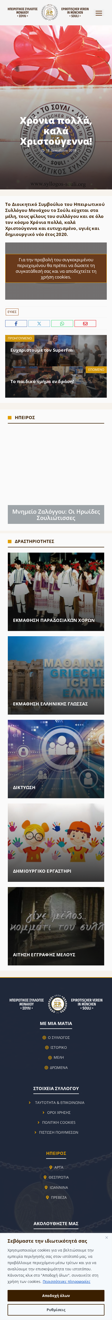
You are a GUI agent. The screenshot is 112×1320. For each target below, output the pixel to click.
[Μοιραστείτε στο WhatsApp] (62, 324)
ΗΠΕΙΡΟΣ (56, 1153)
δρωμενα (59, 1067)
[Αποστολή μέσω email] (85, 324)
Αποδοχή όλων (56, 1295)
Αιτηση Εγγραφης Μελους (44, 955)
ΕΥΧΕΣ (12, 312)
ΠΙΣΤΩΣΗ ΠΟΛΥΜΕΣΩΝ (58, 1132)
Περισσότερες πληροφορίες (66, 1281)
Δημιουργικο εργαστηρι (42, 871)
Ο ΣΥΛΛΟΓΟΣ (59, 1037)
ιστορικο (59, 1047)
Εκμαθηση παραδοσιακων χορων (54, 620)
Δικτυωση (24, 787)
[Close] (106, 1237)
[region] (56, 1276)
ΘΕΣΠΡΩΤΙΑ (59, 1177)
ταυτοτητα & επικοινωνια (59, 1102)
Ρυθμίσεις (56, 1309)
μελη (59, 1057)
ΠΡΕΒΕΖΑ (59, 1197)
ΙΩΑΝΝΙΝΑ (59, 1187)
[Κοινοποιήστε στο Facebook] (16, 324)
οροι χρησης (59, 1112)
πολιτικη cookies (59, 1122)
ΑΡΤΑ (58, 1167)
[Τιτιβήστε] (40, 324)
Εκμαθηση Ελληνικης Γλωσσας (50, 704)
